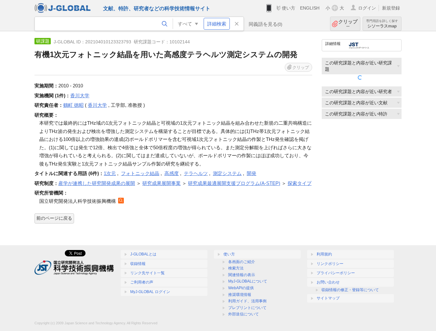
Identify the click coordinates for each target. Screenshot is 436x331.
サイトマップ (328, 298)
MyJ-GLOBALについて (247, 281)
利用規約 (324, 254)
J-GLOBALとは (143, 254)
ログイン (367, 8)
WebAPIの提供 (241, 288)
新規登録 (391, 8)
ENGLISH (309, 8)
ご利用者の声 (141, 282)
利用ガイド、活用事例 (247, 301)
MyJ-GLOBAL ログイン (150, 292)
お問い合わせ (328, 282)
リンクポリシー (330, 263)
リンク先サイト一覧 (147, 273)
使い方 (288, 8)
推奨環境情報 (239, 294)
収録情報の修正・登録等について (350, 290)
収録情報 (138, 263)
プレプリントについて (247, 307)
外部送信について (243, 314)
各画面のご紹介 (241, 262)
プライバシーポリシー (336, 273)
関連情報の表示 (241, 275)
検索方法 (236, 268)
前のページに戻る (54, 218)
